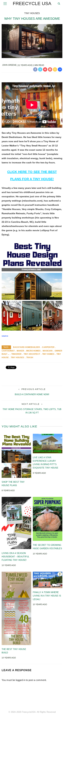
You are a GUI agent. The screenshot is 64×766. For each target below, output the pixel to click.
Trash (29, 357)
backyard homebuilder (26, 347)
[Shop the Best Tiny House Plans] (16, 455)
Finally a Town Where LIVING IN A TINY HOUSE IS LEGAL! (47, 596)
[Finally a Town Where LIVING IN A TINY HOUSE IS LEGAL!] (47, 579)
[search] (59, 3)
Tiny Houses (32, 13)
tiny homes (48, 354)
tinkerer (16, 354)
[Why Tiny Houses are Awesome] (32, 40)
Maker (20, 351)
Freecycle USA (32, 3)
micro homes (33, 351)
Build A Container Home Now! (32, 394)
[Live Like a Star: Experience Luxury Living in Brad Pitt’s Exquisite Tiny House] (47, 443)
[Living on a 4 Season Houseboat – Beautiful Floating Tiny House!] (16, 522)
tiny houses (17, 357)
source (5, 336)
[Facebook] (25, 701)
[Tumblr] (39, 701)
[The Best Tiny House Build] (16, 608)
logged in (20, 680)
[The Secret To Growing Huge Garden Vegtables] (47, 518)
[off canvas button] (5, 3)
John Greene (9, 65)
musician (48, 351)
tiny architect (32, 354)
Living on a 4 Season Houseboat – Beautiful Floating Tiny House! (15, 556)
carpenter (48, 347)
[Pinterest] (32, 701)
